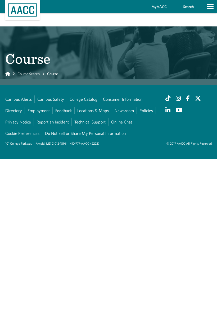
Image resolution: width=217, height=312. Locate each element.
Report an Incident (53, 122)
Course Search (28, 74)
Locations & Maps (93, 110)
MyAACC (159, 6)
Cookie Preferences (22, 133)
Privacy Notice (18, 122)
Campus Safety (50, 99)
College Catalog (83, 99)
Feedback (63, 110)
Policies (146, 110)
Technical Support (90, 122)
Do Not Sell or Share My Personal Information (85, 133)
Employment (39, 110)
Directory (13, 110)
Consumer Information (122, 99)
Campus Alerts (18, 99)
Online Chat (121, 122)
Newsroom (124, 110)
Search (188, 6)
